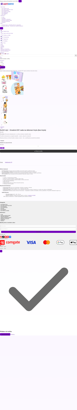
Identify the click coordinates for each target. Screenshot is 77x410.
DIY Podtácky (4, 13)
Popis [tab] (1, 162)
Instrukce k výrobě (31, 195)
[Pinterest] (8, 237)
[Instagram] (1, 237)
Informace (3, 15)
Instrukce (4, 22)
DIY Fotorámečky (5, 10)
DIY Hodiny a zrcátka (6, 11)
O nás (3, 17)
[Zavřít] (1, 251)
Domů (1, 70)
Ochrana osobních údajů (7, 20)
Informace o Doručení (6, 19)
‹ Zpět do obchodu (5, 334)
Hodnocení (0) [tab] (8, 162)
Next (1, 127)
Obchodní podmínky (6, 21)
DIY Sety (3, 14)
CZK (3, 63)
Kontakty (3, 18)
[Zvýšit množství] (1, 148)
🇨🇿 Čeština (2, 53)
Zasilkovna (3, 219)
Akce (2, 43)
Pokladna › (13, 334)
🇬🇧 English (7, 53)
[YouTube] (6, 237)
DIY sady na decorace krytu (7, 9)
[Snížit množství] (3, 148)
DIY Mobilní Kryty (5, 8)
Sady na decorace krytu (8, 70)
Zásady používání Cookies (6, 217)
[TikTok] (3, 237)
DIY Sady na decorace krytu (6, 205)
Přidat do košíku (39, 151)
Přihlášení (2, 52)
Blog (1, 23)
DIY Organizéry (5, 12)
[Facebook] (10, 237)
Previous (2, 126)
